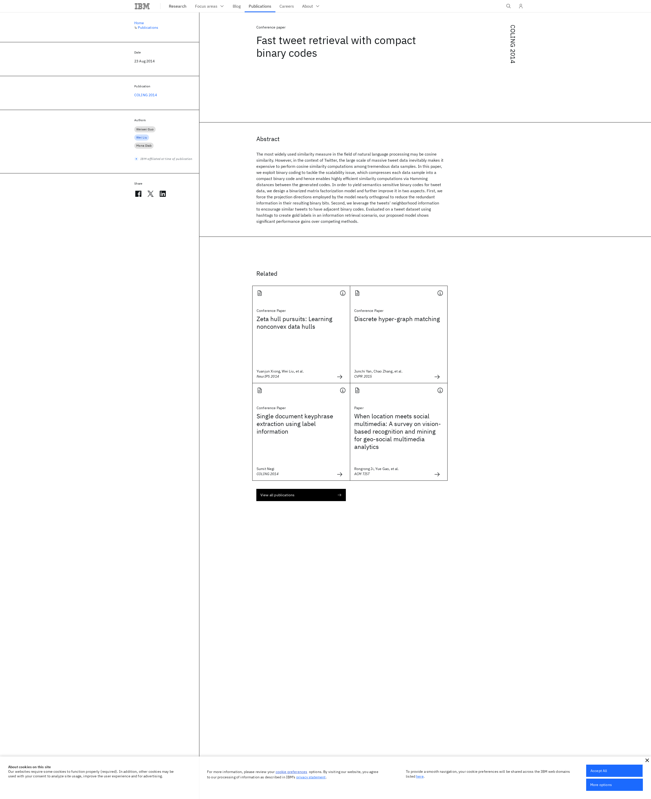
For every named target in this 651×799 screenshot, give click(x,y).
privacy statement (311, 777)
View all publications (277, 495)
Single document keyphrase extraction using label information (295, 423)
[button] (647, 760)
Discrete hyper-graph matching (397, 319)
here (420, 776)
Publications (148, 27)
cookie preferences (291, 771)
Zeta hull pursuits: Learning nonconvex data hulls (294, 322)
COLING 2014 (513, 44)
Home (139, 23)
